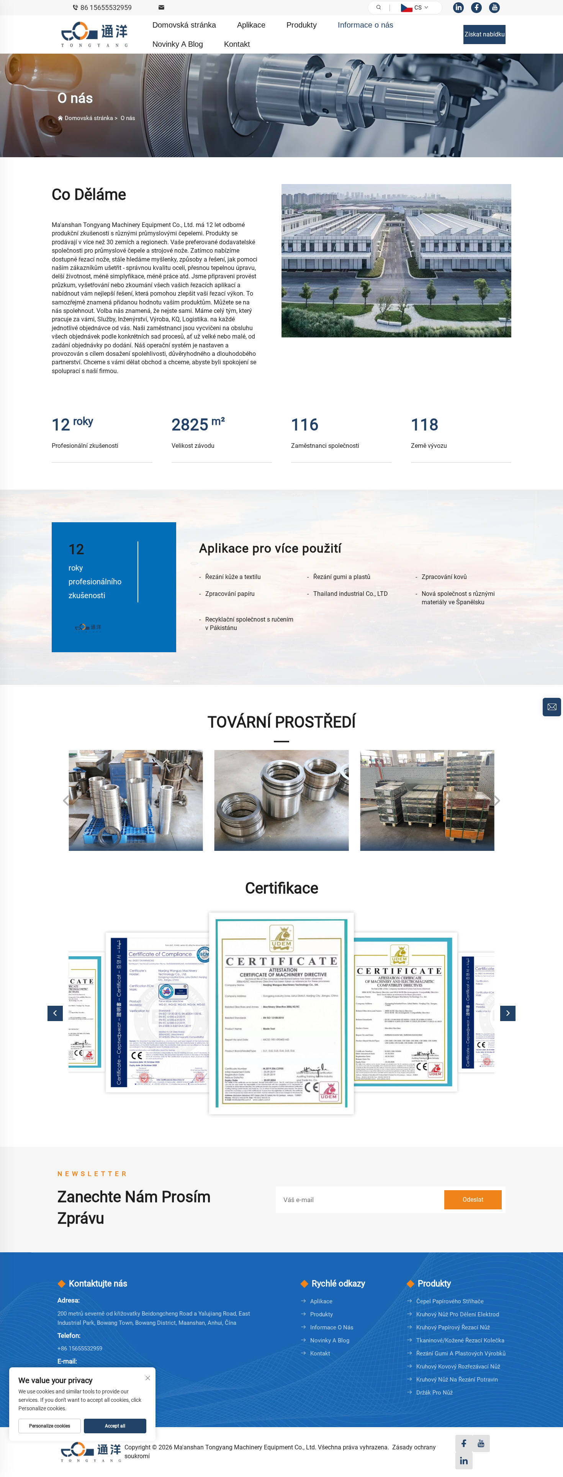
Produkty (301, 25)
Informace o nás (365, 25)
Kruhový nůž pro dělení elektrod (457, 1314)
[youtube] (494, 7)
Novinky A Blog (177, 44)
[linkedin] (458, 7)
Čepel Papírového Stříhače (450, 1301)
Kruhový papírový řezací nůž (453, 1327)
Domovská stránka (184, 25)
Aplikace (251, 25)
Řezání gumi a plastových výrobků (461, 1353)
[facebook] (476, 7)
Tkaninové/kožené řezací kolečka (460, 1340)
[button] (66, 800)
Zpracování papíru (230, 593)
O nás (128, 118)
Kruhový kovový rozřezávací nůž (458, 1366)
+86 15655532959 (79, 1348)
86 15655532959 (106, 7)
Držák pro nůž (434, 1392)
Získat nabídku (485, 34)
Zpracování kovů (444, 577)
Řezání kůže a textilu (233, 577)
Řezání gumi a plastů (341, 577)
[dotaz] (552, 707)
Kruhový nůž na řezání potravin (457, 1379)
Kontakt (237, 44)
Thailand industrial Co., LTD (350, 593)
